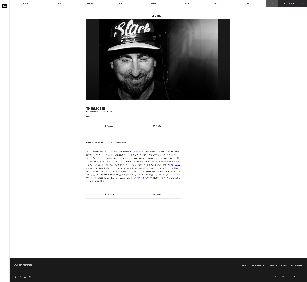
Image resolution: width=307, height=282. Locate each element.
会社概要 (284, 265)
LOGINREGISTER (289, 4)
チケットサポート (296, 265)
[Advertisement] (158, 237)
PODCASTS (218, 3)
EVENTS (58, 3)
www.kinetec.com (118, 142)
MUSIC (154, 3)
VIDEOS (186, 3)
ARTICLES (122, 3)
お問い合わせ (272, 265)
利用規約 (243, 265)
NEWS (25, 3)
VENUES (90, 3)
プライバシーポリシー (257, 265)
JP (272, 4)
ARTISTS (250, 3)
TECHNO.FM (142, 178)
